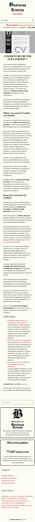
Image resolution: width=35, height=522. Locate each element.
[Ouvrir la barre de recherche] (32, 20)
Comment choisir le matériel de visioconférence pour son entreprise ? (18, 364)
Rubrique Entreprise (27, 25)
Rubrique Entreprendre (9, 478)
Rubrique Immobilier (8, 483)
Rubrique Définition (8, 476)
